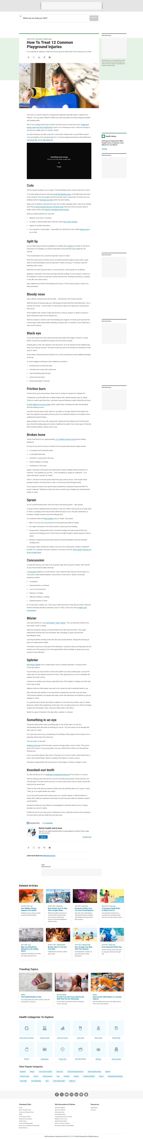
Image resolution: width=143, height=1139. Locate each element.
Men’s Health (98, 1038)
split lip (70, 246)
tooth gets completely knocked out (58, 775)
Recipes (101, 1076)
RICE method (48, 519)
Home (20, 1107)
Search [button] (94, 17)
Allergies (32, 1071)
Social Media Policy (60, 1114)
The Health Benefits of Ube (31, 997)
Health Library (22, 1121)
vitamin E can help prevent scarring (57, 210)
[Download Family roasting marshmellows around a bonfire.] (58, 935)
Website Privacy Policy (61, 1121)
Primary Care (59, 906)
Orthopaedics (44, 1059)
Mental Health (116, 1038)
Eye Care (36, 1076)
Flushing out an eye (33, 745)
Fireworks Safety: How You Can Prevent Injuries (84, 909)
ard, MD (34, 140)
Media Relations (23, 1128)
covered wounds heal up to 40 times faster (49, 207)
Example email (87, 837)
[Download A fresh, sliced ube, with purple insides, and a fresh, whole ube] (35, 982)
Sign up (43, 837)
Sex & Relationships (36, 1080)
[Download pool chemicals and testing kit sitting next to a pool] (112, 935)
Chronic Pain (60, 1071)
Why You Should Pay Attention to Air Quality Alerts (29, 949)
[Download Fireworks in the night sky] (85, 896)
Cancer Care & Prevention (45, 1071)
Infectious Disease (47, 1076)
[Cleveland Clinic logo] (33, 823)
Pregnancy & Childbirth (89, 1076)
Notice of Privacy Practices (62, 1123)
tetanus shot (84, 229)
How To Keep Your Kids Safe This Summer (83, 948)
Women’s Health (116, 1059)
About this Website (60, 1110)
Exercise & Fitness (62, 1038)
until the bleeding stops (63, 194)
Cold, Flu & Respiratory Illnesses (75, 1071)
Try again (59, 166)
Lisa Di (29, 140)
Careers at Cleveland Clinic (26, 1112)
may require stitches (70, 222)
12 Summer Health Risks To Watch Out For (111, 909)
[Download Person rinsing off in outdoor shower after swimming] (71, 982)
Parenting (76, 1076)
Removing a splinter (33, 665)
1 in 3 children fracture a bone (65, 439)
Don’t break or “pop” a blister (55, 623)
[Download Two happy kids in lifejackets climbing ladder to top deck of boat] (58, 896)
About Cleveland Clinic (25, 1110)
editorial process (49, 856)
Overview (104, 149)
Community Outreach (25, 1116)
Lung (31, 906)
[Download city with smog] (31, 935)
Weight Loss (72, 1080)
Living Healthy (39, 39)
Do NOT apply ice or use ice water (38, 404)
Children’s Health (47, 39)
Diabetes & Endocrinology (94, 1071)
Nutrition (23, 994)
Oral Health (66, 1076)
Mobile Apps (94, 1107)
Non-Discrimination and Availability (64, 1125)
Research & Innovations (25, 1119)
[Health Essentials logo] (47, 823)
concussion (32, 572)
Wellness (98, 1059)
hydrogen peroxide (46, 200)
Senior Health (23, 1080)
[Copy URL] (59, 163)
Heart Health (80, 1038)
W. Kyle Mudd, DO (47, 140)
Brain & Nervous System (27, 1038)
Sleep (47, 1080)
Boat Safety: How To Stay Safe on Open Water (57, 909)
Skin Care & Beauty (61, 994)
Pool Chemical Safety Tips (112, 947)
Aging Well (22, 1071)
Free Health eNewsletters (26, 1123)
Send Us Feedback (60, 1107)
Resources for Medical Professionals (29, 1125)
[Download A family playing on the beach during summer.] (85, 935)
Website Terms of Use (61, 1119)
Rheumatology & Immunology (115, 1076)
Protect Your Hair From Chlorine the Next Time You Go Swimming (70, 998)
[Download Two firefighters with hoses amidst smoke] (31, 896)
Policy (113, 65)
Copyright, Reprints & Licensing (63, 1116)
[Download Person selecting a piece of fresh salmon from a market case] (107, 982)
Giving (20, 1114)
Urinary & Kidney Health (59, 1080)
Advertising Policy (59, 1112)
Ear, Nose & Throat (24, 1076)
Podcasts (93, 1110)
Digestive (107, 1071)
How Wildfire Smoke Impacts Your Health (28, 909)
